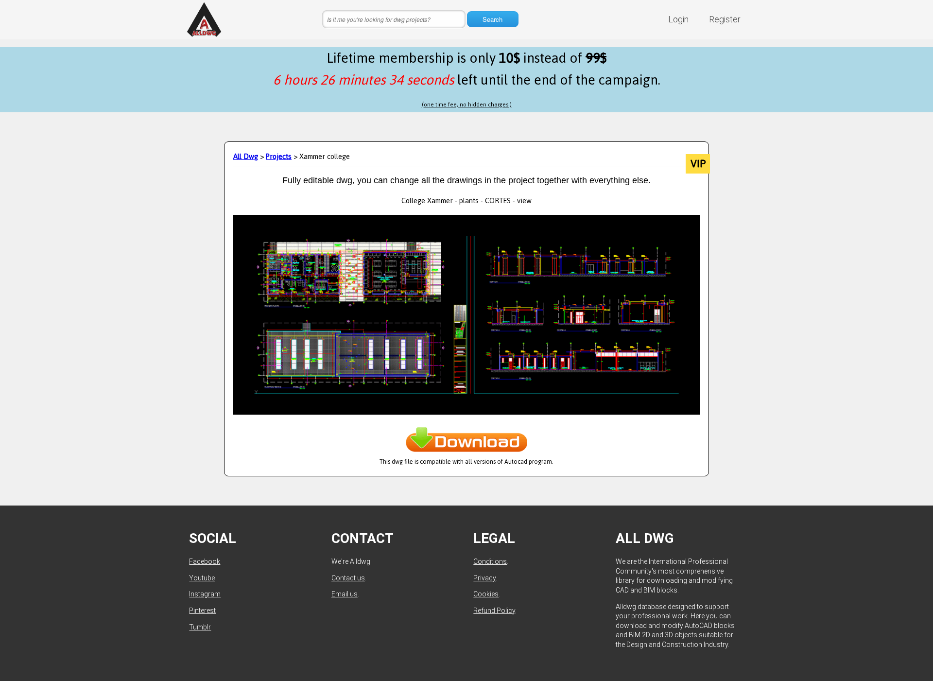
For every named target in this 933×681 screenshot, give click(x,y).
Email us (344, 594)
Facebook (204, 561)
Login (678, 19)
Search (492, 19)
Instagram (205, 594)
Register (725, 19)
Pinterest (202, 610)
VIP (698, 164)
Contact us (348, 578)
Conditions (490, 561)
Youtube (202, 578)
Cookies (486, 594)
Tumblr (200, 627)
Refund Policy (494, 610)
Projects (279, 156)
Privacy (484, 578)
